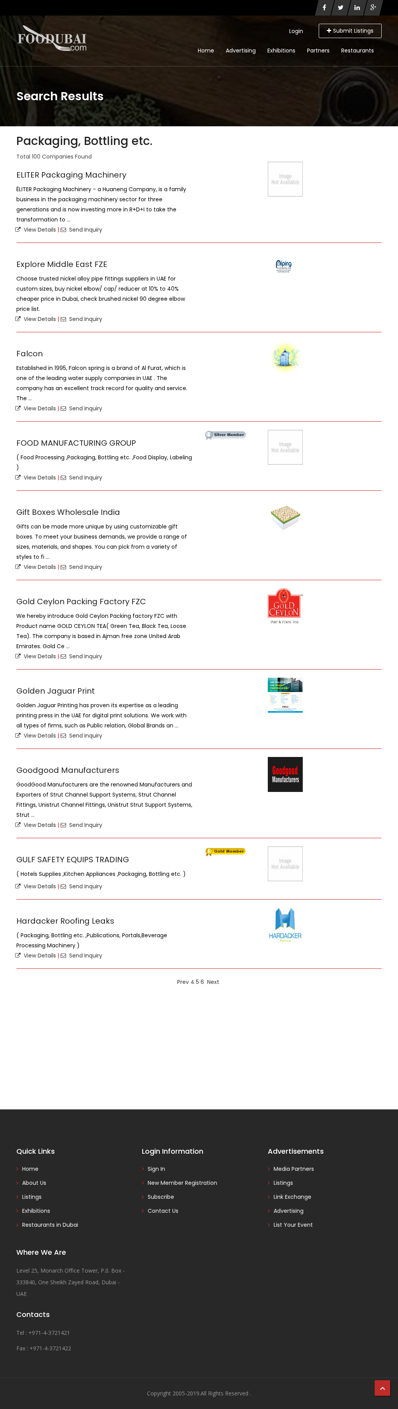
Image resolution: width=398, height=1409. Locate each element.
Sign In (156, 1169)
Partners (318, 50)
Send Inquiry (84, 230)
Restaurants (357, 50)
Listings (32, 1197)
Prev (183, 982)
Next (213, 982)
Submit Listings (353, 31)
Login (296, 31)
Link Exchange (292, 1197)
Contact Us (163, 1211)
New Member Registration (182, 1183)
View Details (38, 230)
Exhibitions (281, 50)
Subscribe (161, 1197)
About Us (34, 1183)
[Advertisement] (199, 1047)
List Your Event (293, 1225)
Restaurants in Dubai (50, 1225)
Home (206, 50)
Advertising (241, 50)
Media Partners (294, 1169)
